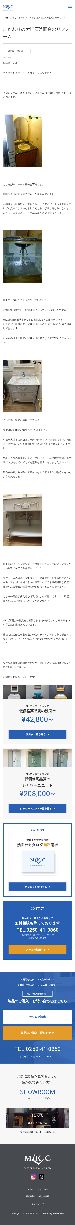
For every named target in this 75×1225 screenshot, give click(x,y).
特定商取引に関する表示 (37, 1196)
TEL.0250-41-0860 (37, 1049)
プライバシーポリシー (37, 1189)
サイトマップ (37, 1204)
